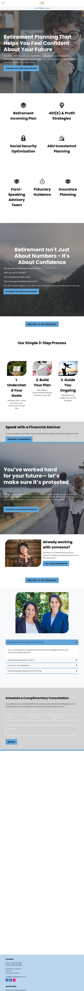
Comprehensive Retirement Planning (24, 671)
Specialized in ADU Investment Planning (26, 642)
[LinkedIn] (10, 980)
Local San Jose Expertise (18, 665)
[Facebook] (7, 980)
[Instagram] (14, 980)
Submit (11, 742)
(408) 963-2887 (16, 963)
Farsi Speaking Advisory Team (21, 660)
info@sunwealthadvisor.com (16, 977)
